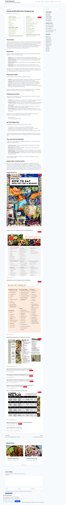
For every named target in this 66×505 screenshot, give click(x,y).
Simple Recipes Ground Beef (38, 436)
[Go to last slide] (7, 455)
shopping (18, 430)
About (39, 1)
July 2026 (47, 36)
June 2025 (48, 48)
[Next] (40, 455)
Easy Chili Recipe (49, 28)
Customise (5, 501)
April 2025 (47, 51)
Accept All (17, 501)
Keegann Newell (9, 13)
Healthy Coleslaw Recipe (31, 458)
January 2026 (48, 38)
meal (15, 430)
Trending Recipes (49, 20)
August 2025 (48, 45)
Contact (42, 1)
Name (7, 488)
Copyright (52, 1)
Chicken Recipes (49, 16)
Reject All (11, 501)
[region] (12, 498)
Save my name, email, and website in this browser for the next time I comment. (19, 491)
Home (36, 1)
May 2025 (47, 49)
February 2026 (48, 37)
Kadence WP (42, 502)
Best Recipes (9, 9)
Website (33, 488)
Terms (59, 1)
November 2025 (49, 41)
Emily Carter (10, 460)
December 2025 (48, 40)
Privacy (56, 1)
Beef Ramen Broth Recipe (13, 458)
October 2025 (48, 42)
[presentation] (14, 450)
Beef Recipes (48, 13)
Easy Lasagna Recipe (49, 26)
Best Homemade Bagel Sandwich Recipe (12, 436)
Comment (7, 474)
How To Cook (48, 19)
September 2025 (49, 44)
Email (20, 488)
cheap (8, 430)
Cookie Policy (47, 1)
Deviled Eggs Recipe (49, 31)
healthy (11, 430)
